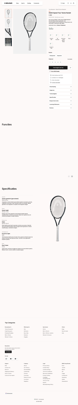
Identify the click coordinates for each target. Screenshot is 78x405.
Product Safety (46, 375)
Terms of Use (46, 380)
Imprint (44, 382)
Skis (25, 329)
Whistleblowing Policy (48, 384)
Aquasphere (65, 381)
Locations (26, 379)
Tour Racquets (52, 9)
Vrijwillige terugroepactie (46, 378)
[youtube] (12, 359)
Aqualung (64, 377)
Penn (63, 365)
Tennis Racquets (9, 329)
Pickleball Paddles (9, 333)
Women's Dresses (47, 335)
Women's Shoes (8, 337)
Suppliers (26, 381)
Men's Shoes (8, 335)
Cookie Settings (46, 369)
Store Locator (8, 373)
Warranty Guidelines (48, 373)
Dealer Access (27, 377)
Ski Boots (26, 331)
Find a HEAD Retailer (55, 71)
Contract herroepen (56, 82)
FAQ (6, 365)
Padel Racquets (8, 331)
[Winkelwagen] (73, 3)
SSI (62, 371)
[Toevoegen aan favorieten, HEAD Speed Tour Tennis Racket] (70, 67)
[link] (68, 3)
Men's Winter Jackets (48, 333)
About (25, 365)
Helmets (26, 335)
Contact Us (7, 367)
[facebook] (16, 359)
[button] (60, 86)
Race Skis (26, 333)
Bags (63, 329)
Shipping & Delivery (9, 371)
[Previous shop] (69, 176)
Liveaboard (64, 375)
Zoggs (63, 373)
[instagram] (7, 359)
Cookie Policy (46, 367)
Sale (63, 333)
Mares (63, 369)
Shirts (44, 329)
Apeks (63, 379)
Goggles (26, 337)
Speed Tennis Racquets (61, 9)
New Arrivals (65, 331)
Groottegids (70, 59)
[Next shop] (72, 176)
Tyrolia (63, 367)
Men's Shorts (46, 331)
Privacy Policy (46, 365)
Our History (26, 367)
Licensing (26, 375)
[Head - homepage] (8, 3)
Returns (7, 369)
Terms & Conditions (47, 371)
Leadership (26, 371)
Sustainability (27, 369)
